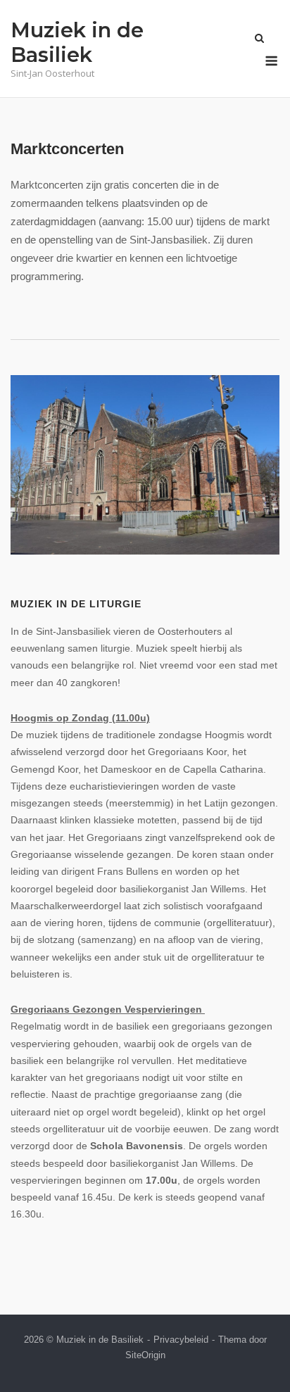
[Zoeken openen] (259, 39)
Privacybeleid (180, 1339)
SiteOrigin (145, 1355)
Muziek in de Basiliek (77, 42)
